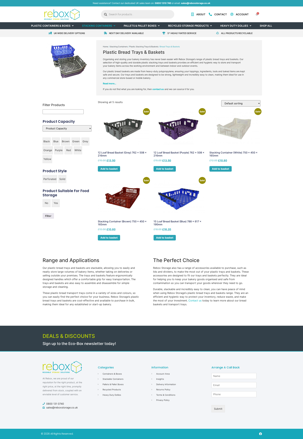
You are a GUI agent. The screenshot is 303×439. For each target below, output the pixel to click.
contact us (158, 89)
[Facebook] (260, 433)
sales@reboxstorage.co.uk (195, 3)
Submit (218, 408)
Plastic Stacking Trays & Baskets (143, 46)
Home (105, 46)
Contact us (195, 300)
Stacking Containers (119, 46)
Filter (48, 215)
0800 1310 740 (163, 3)
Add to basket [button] (109, 168)
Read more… (109, 83)
